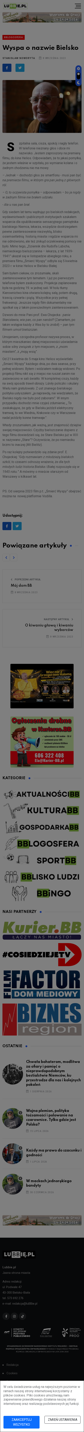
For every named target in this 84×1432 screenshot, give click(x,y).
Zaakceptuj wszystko (22, 1422)
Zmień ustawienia (62, 1420)
